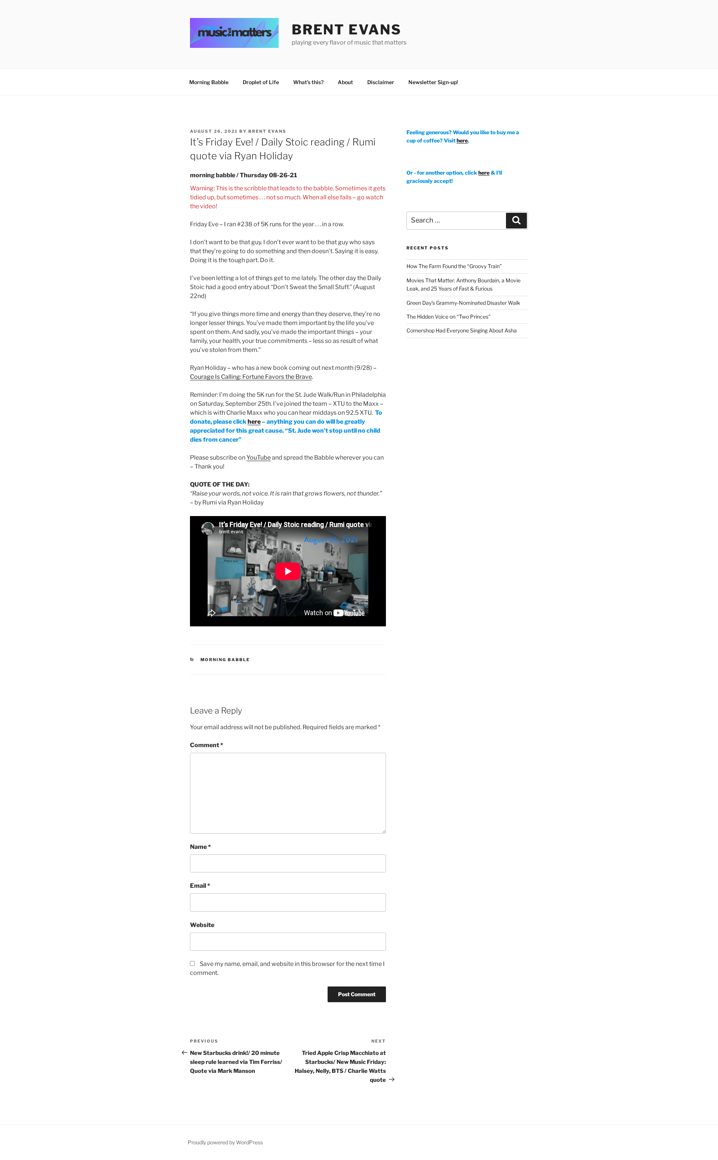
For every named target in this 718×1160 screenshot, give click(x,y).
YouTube (258, 457)
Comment (206, 745)
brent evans (347, 29)
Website (202, 925)
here (254, 421)
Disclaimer (380, 82)
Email (200, 885)
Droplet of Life (261, 82)
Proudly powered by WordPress (225, 1142)
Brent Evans (267, 131)
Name (200, 846)
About (345, 82)
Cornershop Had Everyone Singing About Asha (461, 330)
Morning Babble (208, 82)
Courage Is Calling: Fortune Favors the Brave (251, 376)
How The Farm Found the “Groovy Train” (454, 266)
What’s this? (308, 82)
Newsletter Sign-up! (433, 82)
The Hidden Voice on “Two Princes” (448, 316)
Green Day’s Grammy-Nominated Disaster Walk (463, 303)
